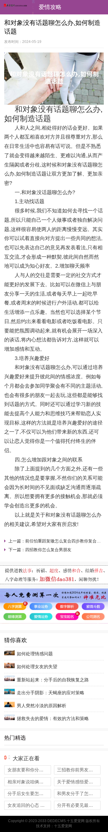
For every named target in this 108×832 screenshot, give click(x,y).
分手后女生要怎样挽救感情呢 (29, 793)
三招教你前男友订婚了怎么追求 (78, 769)
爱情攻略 (50, 7)
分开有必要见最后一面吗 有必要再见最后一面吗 (78, 805)
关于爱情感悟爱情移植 (78, 781)
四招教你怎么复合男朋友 (48, 549)
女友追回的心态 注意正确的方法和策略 (29, 805)
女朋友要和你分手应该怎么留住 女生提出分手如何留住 (29, 769)
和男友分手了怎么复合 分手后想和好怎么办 (78, 793)
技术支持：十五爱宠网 (54, 826)
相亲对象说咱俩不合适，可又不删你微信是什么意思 (29, 781)
